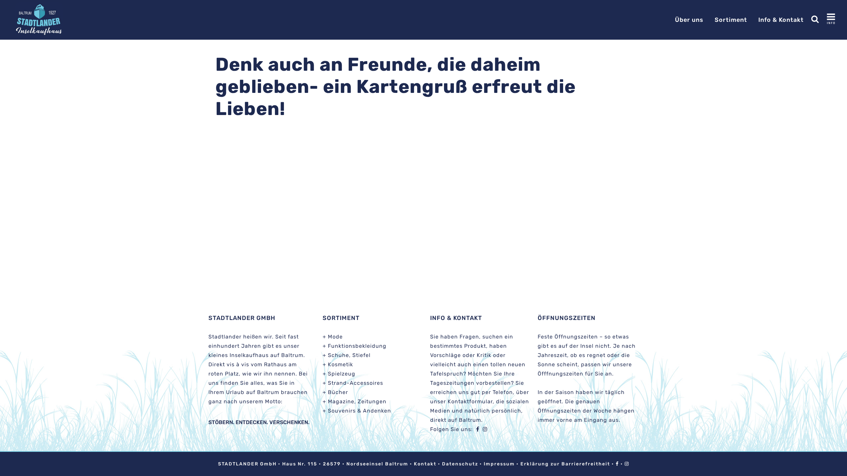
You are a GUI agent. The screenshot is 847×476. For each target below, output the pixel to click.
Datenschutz (460, 464)
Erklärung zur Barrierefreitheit (565, 464)
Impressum (499, 464)
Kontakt (425, 464)
